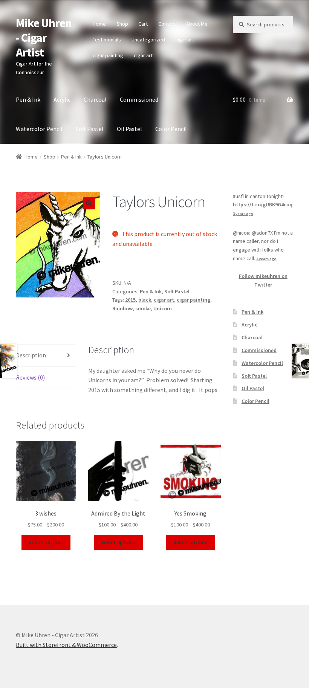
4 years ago (266, 258)
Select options (46, 542)
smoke (143, 308)
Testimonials (107, 39)
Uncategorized (148, 39)
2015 (130, 299)
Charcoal (95, 99)
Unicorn (162, 308)
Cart (143, 23)
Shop (122, 23)
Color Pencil (171, 129)
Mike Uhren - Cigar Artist (44, 37)
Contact (167, 23)
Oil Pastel (129, 129)
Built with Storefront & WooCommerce (66, 644)
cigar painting (108, 55)
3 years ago (243, 213)
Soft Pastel (90, 129)
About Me (197, 23)
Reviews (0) (30, 377)
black (144, 299)
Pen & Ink (28, 99)
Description (31, 355)
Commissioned (139, 99)
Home (99, 23)
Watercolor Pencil (39, 129)
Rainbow (122, 308)
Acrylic (62, 99)
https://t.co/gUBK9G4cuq (262, 204)
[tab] (46, 356)
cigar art (184, 39)
